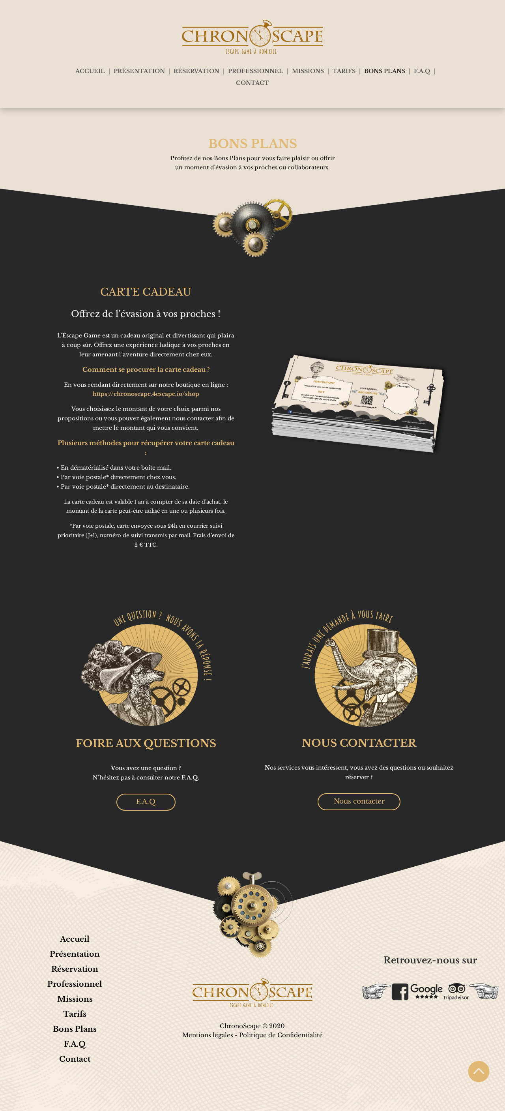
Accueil (75, 939)
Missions (75, 999)
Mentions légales (207, 1035)
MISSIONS (308, 71)
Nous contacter (359, 801)
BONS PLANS (384, 71)
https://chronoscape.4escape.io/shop (146, 393)
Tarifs (74, 1014)
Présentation (75, 954)
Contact (74, 1059)
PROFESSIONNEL (255, 71)
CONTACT (252, 83)
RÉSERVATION (196, 71)
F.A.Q (422, 71)
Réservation (74, 969)
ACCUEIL (90, 71)
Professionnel (74, 984)
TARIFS (344, 71)
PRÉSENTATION (139, 71)
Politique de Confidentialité (281, 1035)
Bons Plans (75, 1029)
